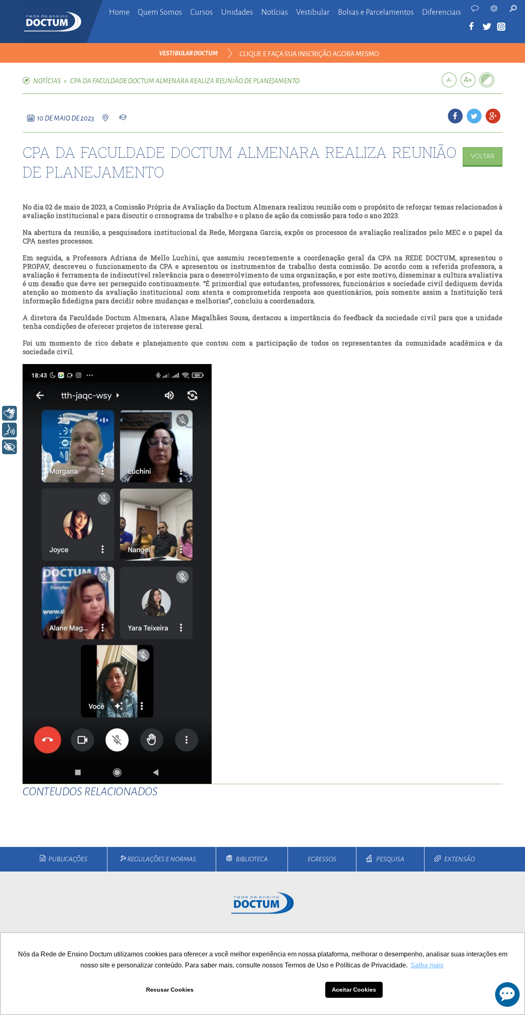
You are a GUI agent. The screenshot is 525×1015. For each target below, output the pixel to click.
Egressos (322, 859)
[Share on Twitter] (474, 116)
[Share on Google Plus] (493, 116)
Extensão (459, 859)
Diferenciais (441, 12)
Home (119, 12)
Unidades (237, 12)
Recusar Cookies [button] (170, 989)
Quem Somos (160, 12)
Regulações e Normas (161, 859)
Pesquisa (390, 859)
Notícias (274, 12)
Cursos (201, 12)
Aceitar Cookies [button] (354, 989)
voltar (482, 156)
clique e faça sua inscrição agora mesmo (309, 54)
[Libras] (9, 413)
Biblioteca (252, 859)
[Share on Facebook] (455, 116)
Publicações (67, 859)
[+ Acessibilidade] (9, 446)
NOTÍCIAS (47, 81)
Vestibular (313, 12)
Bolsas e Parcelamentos (376, 12)
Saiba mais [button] (427, 965)
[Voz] (9, 430)
